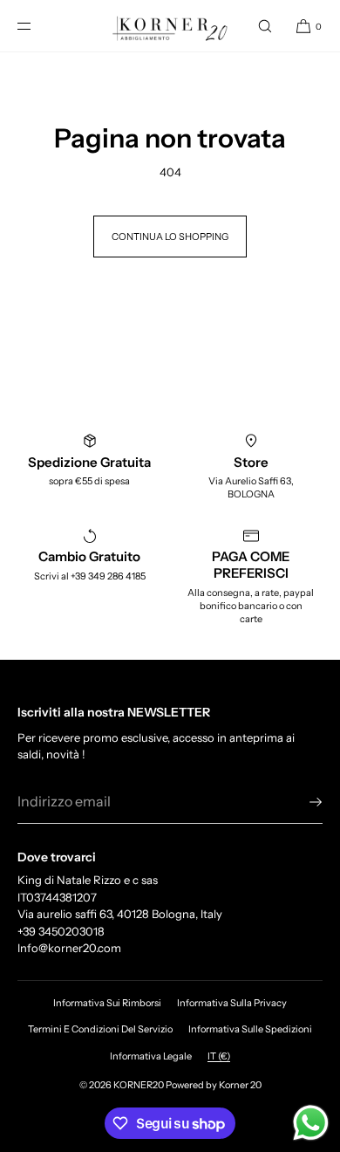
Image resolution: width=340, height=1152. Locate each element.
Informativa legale (151, 1056)
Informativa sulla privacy (232, 1003)
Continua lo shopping (170, 236)
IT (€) (218, 1056)
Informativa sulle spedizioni (250, 1029)
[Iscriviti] (301, 802)
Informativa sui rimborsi (107, 1003)
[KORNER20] (170, 26)
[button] (265, 25)
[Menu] (38, 25)
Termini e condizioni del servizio (100, 1029)
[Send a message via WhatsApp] (310, 1122)
